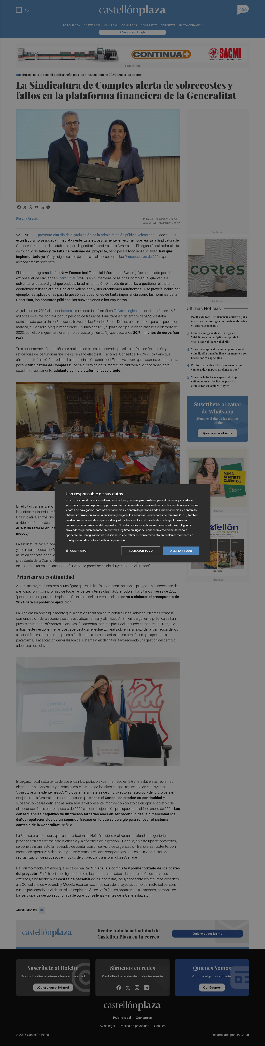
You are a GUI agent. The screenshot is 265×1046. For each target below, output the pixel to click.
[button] (76, 551)
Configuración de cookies (82, 540)
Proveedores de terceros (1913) (167, 515)
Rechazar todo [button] (141, 550)
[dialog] (132, 523)
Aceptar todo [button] (181, 550)
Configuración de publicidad (100, 535)
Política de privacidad (113, 540)
